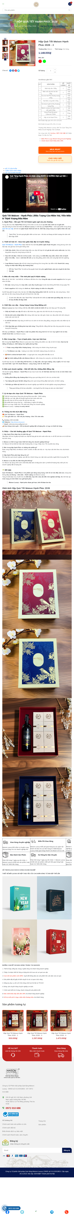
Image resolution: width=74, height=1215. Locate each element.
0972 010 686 (13, 1108)
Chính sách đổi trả (8, 1128)
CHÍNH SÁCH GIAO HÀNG (13, 170)
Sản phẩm (42, 1124)
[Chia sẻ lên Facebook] (10, 70)
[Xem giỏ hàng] (70, 4)
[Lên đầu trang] (68, 1206)
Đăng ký (67, 1150)
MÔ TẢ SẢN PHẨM (11, 168)
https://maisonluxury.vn (18, 422)
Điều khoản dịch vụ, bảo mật (12, 1131)
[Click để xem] (22, 53)
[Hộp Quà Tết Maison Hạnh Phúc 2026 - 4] (61, 1020)
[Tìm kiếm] (69, 10)
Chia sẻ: (5, 70)
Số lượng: (41, 70)
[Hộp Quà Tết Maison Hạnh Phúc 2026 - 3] (37, 1020)
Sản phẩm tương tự (14, 1004)
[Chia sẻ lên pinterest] (16, 70)
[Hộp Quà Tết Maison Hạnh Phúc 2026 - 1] (13, 1020)
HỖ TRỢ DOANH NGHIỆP (13, 172)
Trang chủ (42, 1121)
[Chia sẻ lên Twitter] (18, 71)
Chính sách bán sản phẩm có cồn (14, 1124)
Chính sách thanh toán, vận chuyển (15, 1135)
